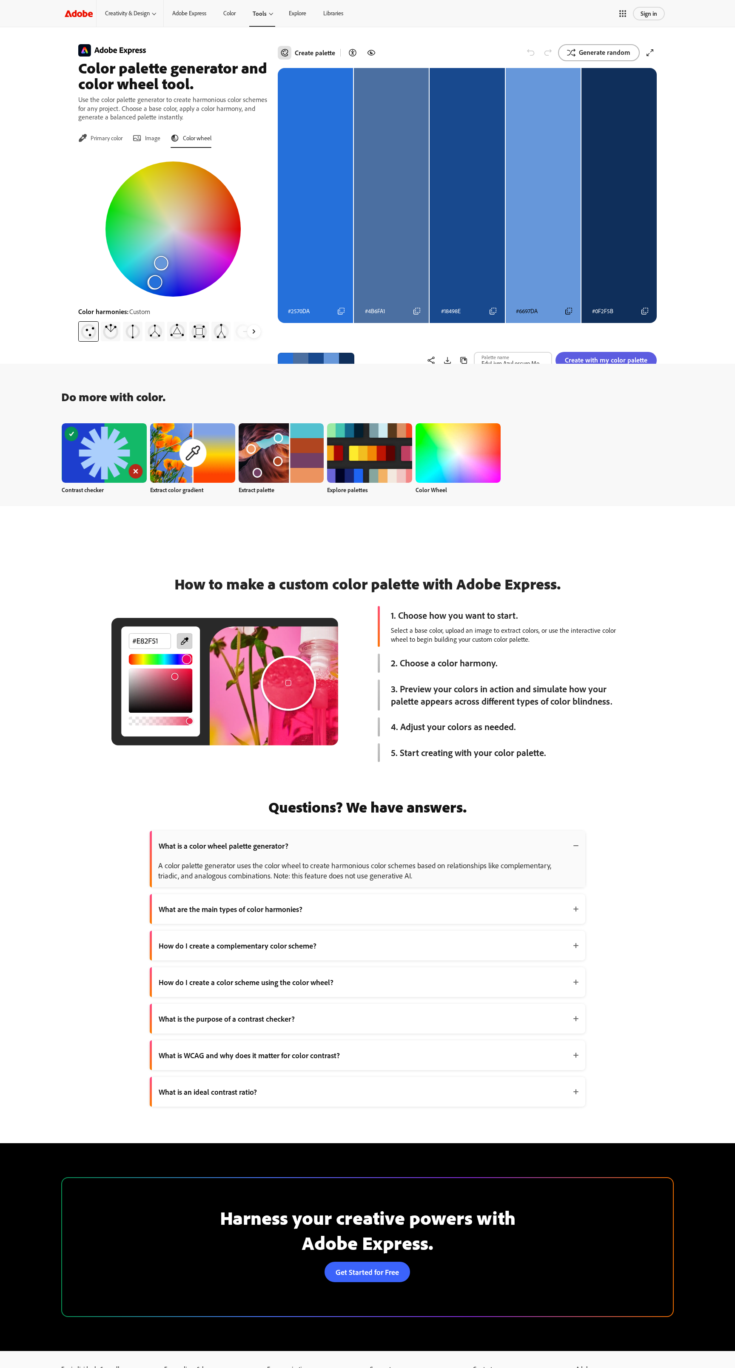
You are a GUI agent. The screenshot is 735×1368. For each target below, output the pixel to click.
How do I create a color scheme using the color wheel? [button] (246, 982)
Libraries (333, 13)
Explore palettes (347, 489)
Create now (104, 452)
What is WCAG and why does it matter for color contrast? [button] (249, 1055)
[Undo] (531, 52)
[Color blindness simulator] (371, 52)
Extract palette (256, 489)
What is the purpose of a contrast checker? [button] (227, 1018)
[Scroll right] (254, 331)
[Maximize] (650, 52)
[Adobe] (78, 13)
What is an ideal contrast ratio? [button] (208, 1091)
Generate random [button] (604, 52)
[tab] (100, 138)
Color (229, 13)
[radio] (88, 331)
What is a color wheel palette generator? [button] (223, 845)
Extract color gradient (176, 489)
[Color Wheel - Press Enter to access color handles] (173, 229)
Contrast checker (83, 489)
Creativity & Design (127, 13)
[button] (623, 13)
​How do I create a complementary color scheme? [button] (237, 945)
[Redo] (548, 52)
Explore (297, 13)
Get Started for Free (367, 1272)
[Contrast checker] (352, 52)
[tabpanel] (173, 248)
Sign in (649, 13)
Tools (260, 13)
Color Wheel (431, 489)
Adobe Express (189, 13)
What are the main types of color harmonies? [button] (230, 909)
